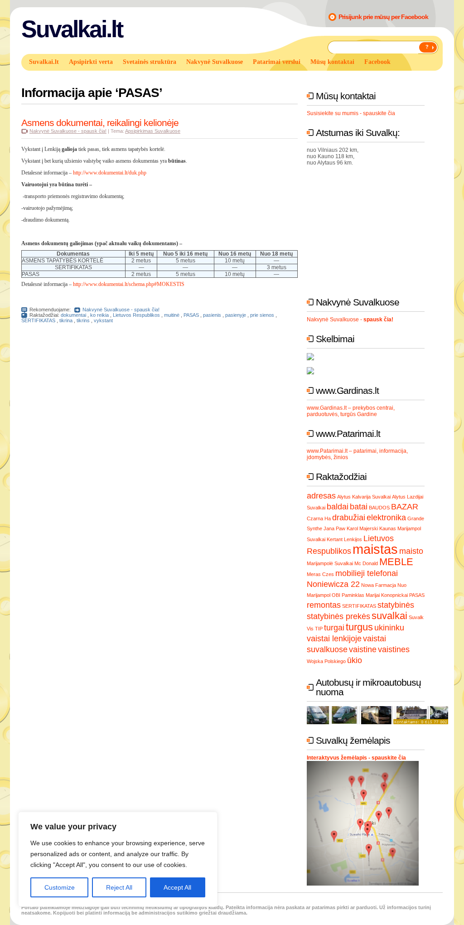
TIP (319, 628)
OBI (336, 595)
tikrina (65, 320)
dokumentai (73, 315)
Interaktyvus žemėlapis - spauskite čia (356, 758)
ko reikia (99, 315)
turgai (334, 627)
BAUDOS (379, 507)
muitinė (171, 315)
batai (358, 506)
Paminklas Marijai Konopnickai (375, 595)
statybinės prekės (338, 616)
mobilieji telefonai (366, 573)
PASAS (191, 315)
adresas (321, 495)
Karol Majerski (362, 528)
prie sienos (262, 315)
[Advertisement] (375, 229)
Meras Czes (320, 574)
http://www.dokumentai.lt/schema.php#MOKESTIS (128, 284)
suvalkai (389, 615)
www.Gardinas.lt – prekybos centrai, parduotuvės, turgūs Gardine (351, 411)
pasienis (212, 315)
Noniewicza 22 (333, 584)
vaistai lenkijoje (334, 638)
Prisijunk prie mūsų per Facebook (383, 16)
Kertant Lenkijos (344, 539)
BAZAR (404, 506)
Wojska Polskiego (326, 661)
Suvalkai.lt (71, 29)
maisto (411, 551)
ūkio (354, 660)
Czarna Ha (319, 518)
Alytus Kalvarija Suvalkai (364, 496)
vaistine (363, 649)
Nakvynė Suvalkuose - (350, 319)
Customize (59, 887)
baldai (337, 506)
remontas (324, 605)
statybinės (395, 605)
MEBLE (396, 561)
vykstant (103, 320)
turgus (359, 627)
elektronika (386, 517)
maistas (375, 549)
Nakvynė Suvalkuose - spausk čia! (67, 131)
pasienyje (235, 315)
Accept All (177, 887)
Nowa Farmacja (378, 585)
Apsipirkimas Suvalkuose (152, 131)
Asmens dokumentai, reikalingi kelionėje (100, 122)
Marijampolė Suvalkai (330, 563)
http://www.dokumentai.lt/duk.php (109, 173)
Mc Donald (366, 563)
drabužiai (348, 517)
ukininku (389, 627)
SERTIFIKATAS (38, 320)
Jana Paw (334, 528)
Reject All (119, 887)
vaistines (394, 649)
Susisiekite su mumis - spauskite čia (351, 113)
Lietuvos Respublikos (136, 315)
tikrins (83, 320)
